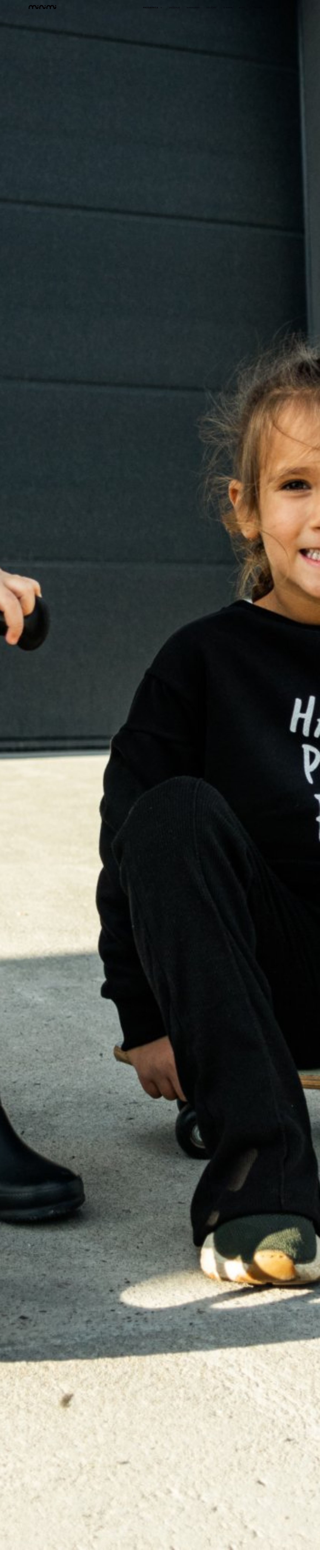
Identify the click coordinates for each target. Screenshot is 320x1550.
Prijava (258, 7)
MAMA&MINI (193, 7)
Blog (242, 7)
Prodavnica (150, 7)
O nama (227, 7)
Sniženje (174, 7)
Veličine (211, 7)
